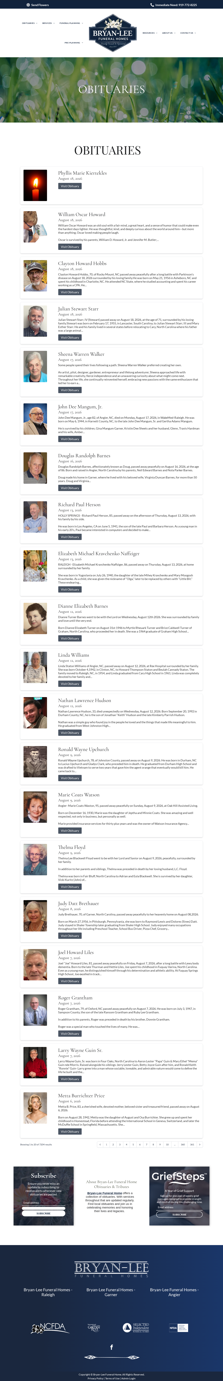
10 (167, 1144)
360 (183, 1144)
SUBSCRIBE (43, 1213)
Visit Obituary (70, 186)
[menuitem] (30, 23)
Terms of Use (112, 1378)
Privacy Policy (95, 1378)
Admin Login (128, 1378)
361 (192, 1144)
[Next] (200, 1144)
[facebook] (111, 1347)
